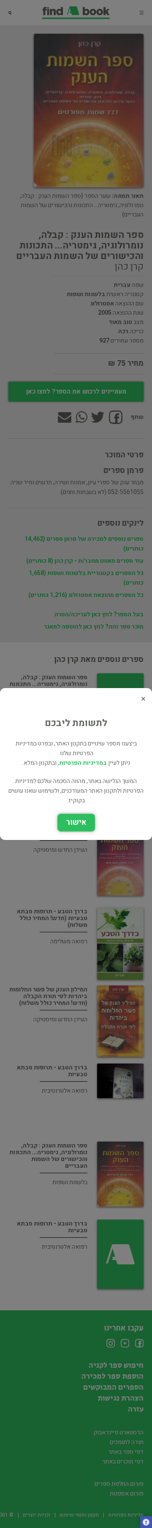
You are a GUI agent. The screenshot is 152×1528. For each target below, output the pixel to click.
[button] (146, 1523)
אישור (76, 822)
